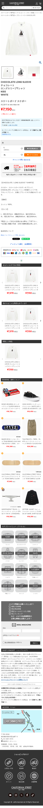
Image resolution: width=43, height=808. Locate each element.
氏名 (4, 628)
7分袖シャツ (35, 577)
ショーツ (8, 577)
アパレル (19, 13)
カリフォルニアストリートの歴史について (14, 680)
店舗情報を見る (6, 134)
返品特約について (7, 231)
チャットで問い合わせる (21, 160)
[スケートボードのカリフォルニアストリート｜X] (22, 796)
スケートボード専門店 (8, 13)
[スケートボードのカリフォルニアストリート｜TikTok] (33, 796)
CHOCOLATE (30, 15)
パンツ (35, 561)
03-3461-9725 (8, 739)
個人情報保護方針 (10, 642)
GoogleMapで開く (8, 712)
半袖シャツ (7, 593)
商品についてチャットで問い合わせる (13, 235)
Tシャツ (8, 544)
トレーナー (21, 561)
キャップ (21, 593)
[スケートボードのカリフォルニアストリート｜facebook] (27, 796)
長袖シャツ (34, 13)
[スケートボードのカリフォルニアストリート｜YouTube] (10, 796)
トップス (26, 13)
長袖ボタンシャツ (21, 577)
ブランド (19, 15)
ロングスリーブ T (21, 544)
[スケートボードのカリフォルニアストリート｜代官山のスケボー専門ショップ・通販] (17, 5)
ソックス (35, 593)
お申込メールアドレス (11, 635)
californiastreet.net (19, 802)
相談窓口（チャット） (10, 741)
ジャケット (35, 544)
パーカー (8, 561)
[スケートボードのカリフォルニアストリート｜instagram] (16, 796)
